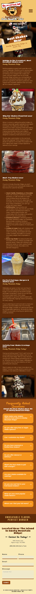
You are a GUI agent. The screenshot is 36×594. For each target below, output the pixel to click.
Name (4, 554)
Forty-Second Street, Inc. (22, 590)
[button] (31, 11)
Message (6, 569)
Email (4, 561)
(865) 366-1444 (20, 24)
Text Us (19, 27)
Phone (21, 554)
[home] (12, 11)
